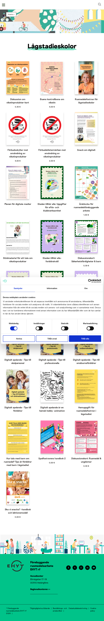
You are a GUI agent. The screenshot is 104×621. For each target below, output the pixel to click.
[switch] (39, 328)
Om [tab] (86, 288)
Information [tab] (52, 288)
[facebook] (68, 568)
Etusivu (10, 14)
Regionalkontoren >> (40, 589)
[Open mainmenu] (3, 4)
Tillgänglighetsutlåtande (40, 608)
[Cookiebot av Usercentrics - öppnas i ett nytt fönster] (90, 281)
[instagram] (81, 568)
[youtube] (94, 568)
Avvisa (19, 338)
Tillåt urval (52, 338)
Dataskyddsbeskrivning (78, 608)
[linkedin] (87, 568)
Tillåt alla (85, 338)
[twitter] (75, 568)
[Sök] (100, 5)
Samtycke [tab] (18, 288)
